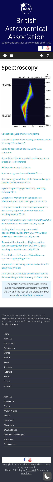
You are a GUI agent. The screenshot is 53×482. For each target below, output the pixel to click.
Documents (9, 348)
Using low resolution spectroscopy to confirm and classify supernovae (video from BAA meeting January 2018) (25, 210)
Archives (7, 386)
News (6, 362)
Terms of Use (10, 444)
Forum (7, 381)
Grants (7, 406)
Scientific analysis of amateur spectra (20, 133)
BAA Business (10, 429)
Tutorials (8, 371)
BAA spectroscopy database (16, 167)
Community (9, 343)
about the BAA (24, 295)
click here (13, 324)
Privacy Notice (10, 410)
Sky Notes (8, 439)
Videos (7, 376)
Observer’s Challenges (14, 434)
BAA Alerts (9, 425)
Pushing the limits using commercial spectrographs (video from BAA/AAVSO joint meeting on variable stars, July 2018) (24, 233)
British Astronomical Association (26, 28)
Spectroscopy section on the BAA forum (22, 173)
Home (6, 333)
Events (7, 352)
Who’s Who (9, 420)
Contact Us (9, 401)
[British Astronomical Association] (5, 55)
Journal (7, 357)
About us (8, 338)
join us (39, 295)
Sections (8, 367)
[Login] (42, 55)
